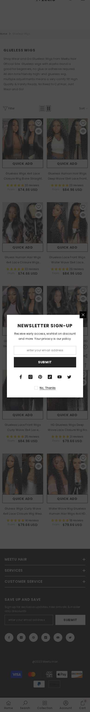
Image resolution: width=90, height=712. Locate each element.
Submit (45, 362)
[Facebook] (21, 377)
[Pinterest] (40, 377)
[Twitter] (69, 377)
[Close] (83, 314)
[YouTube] (59, 377)
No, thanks (48, 388)
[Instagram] (30, 377)
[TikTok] (50, 377)
